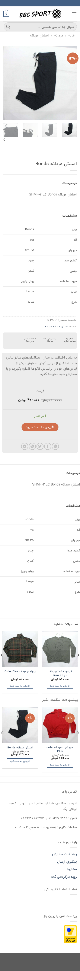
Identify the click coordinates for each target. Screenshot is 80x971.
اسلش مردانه (39, 35)
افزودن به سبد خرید (40, 427)
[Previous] (70, 83)
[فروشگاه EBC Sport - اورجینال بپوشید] (40, 14)
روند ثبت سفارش (64, 854)
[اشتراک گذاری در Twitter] (40, 446)
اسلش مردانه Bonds (20, 747)
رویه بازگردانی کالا (64, 877)
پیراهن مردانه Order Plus (20, 671)
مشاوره (72, 869)
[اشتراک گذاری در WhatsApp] (55, 446)
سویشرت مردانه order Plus (60, 749)
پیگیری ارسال (67, 862)
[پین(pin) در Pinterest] (32, 446)
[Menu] (74, 14)
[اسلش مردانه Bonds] (20, 725)
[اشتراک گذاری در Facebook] (47, 446)
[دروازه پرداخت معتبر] (70, 934)
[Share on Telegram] (24, 446)
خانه (71, 35)
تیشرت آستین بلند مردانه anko (60, 673)
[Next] (7, 83)
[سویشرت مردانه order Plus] (60, 725)
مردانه (58, 35)
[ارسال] (8, 26)
